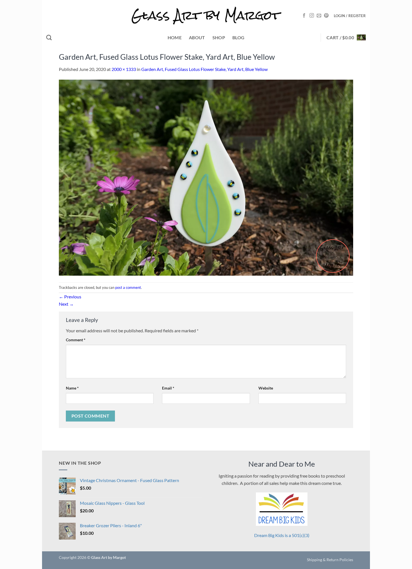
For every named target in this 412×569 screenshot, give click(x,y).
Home (175, 37)
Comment (75, 339)
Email (168, 388)
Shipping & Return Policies (330, 559)
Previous (70, 296)
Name (72, 388)
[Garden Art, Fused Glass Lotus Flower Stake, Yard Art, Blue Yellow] (206, 177)
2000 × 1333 (124, 69)
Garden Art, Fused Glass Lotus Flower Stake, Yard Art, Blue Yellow (204, 69)
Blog (238, 37)
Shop (218, 37)
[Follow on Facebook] (304, 15)
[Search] (49, 37)
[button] (350, 16)
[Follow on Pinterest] (326, 15)
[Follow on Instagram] (311, 15)
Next (66, 304)
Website (265, 388)
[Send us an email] (319, 15)
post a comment (128, 287)
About (197, 37)
